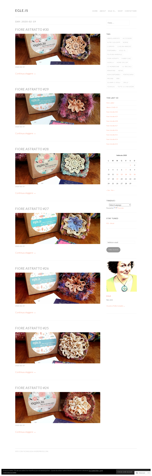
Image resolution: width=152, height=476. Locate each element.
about (103, 11)
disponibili (111, 50)
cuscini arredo (124, 46)
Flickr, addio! (110, 103)
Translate (121, 208)
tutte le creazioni (126, 87)
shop (120, 11)
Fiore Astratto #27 (32, 209)
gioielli (110, 62)
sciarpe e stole (114, 82)
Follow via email (113, 250)
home (95, 11)
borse (125, 42)
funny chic (126, 58)
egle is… (112, 11)
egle (108, 296)
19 (117, 179)
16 (135, 174)
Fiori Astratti (113, 58)
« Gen (108, 190)
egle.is (21, 10)
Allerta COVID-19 (112, 107)
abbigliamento (113, 38)
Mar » (113, 190)
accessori (127, 38)
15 (130, 174)
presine (110, 78)
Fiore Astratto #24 (32, 388)
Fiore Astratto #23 (112, 144)
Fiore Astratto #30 (32, 29)
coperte (111, 46)
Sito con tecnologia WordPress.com (31, 451)
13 (122, 174)
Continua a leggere (25, 73)
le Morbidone (113, 66)
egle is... (123, 50)
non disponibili (113, 74)
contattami (131, 11)
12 (117, 174)
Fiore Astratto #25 (32, 328)
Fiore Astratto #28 (32, 149)
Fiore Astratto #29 (32, 89)
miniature (111, 70)
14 (126, 174)
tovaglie (111, 87)
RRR (118, 78)
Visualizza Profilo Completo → (115, 306)
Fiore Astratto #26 (32, 268)
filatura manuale (114, 54)
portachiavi (128, 74)
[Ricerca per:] (118, 23)
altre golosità (113, 42)
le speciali (126, 66)
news (120, 70)
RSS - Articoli (110, 223)
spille (125, 82)
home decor (122, 62)
